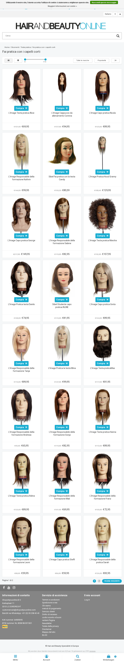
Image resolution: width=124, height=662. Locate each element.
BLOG (44, 635)
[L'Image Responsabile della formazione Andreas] (21, 407)
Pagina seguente (111, 581)
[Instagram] (14, 588)
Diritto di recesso (49, 614)
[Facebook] (4, 588)
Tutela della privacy (50, 626)
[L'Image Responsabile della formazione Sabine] (62, 215)
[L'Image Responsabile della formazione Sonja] (62, 407)
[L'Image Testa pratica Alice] (21, 87)
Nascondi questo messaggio (104, 3)
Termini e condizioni (51, 600)
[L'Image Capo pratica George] (21, 215)
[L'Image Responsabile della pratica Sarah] (103, 534)
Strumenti (15, 47)
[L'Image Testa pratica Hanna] (103, 407)
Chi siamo (46, 605)
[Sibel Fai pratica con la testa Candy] (62, 151)
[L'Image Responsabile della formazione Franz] (103, 470)
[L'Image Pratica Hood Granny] (103, 151)
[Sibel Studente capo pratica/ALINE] (62, 279)
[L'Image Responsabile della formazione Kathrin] (21, 151)
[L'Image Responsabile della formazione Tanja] (21, 343)
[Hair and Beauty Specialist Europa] (61, 25)
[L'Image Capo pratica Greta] (103, 279)
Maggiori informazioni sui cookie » (62, 6)
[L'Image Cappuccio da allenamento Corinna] (62, 87)
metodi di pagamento (51, 608)
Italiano (108, 14)
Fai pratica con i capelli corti (44, 47)
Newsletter (47, 623)
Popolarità (102, 60)
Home (7, 47)
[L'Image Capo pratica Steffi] (62, 534)
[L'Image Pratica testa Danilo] (21, 279)
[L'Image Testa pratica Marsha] (103, 215)
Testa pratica (26, 47)
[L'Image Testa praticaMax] (103, 343)
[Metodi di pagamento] (5, 626)
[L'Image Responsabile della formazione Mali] (62, 470)
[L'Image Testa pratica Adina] (21, 470)
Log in (87, 600)
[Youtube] (9, 588)
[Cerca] (118, 36)
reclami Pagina (48, 620)
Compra (20, 108)
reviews (92, 651)
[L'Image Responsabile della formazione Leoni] (21, 534)
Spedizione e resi (49, 602)
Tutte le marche (82, 60)
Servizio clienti (48, 611)
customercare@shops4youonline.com (19, 610)
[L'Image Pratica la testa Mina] (62, 343)
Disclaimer (46, 629)
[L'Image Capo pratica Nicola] (103, 87)
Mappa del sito (48, 632)
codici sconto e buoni (51, 617)
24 (115, 60)
